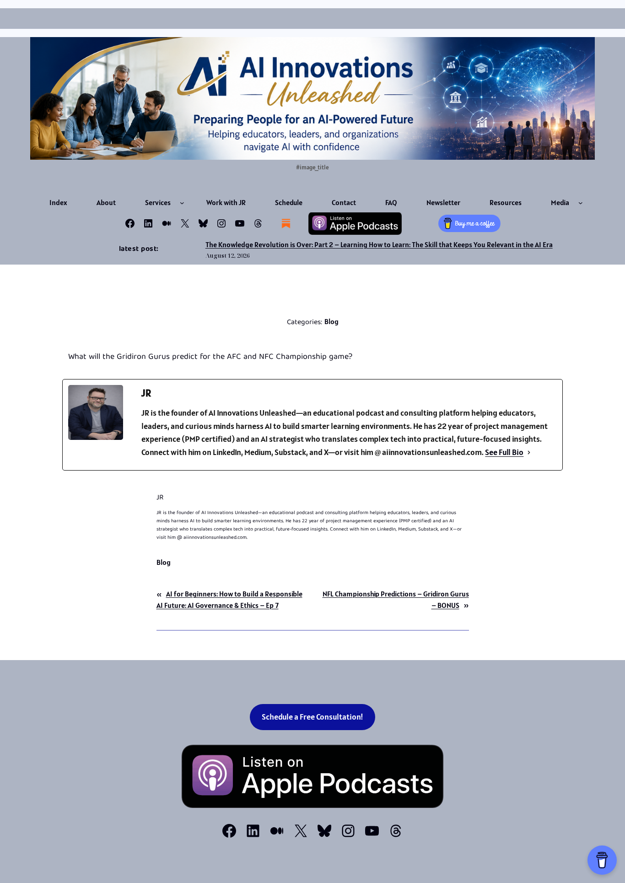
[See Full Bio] (528, 452)
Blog (331, 321)
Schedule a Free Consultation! (312, 716)
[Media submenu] (580, 202)
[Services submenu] (182, 202)
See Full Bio (504, 452)
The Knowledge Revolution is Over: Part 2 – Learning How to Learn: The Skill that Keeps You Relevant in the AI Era (379, 244)
